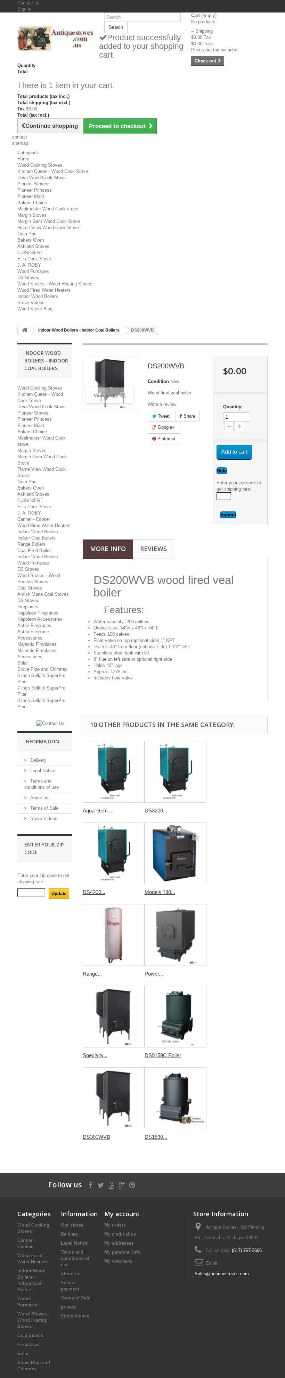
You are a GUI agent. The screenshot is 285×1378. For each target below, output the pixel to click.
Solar (22, 663)
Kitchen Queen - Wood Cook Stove (52, 171)
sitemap (20, 143)
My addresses (119, 1243)
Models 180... (160, 892)
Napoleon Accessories (39, 619)
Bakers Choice (32, 202)
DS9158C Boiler (163, 1055)
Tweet (163, 416)
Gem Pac (26, 233)
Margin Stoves (32, 215)
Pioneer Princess (34, 190)
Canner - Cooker (33, 519)
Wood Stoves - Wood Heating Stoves (54, 283)
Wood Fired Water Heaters (44, 290)
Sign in (24, 9)
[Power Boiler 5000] (175, 935)
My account (122, 1214)
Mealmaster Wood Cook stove (47, 208)
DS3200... (156, 810)
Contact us (28, 3)
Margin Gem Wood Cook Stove (48, 221)
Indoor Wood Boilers (37, 296)
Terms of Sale (43, 808)
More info (108, 548)
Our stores (72, 1225)
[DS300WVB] (114, 1098)
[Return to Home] (24, 330)
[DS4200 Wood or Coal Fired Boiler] (114, 853)
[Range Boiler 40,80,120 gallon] (114, 935)
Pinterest (166, 438)
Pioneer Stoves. (33, 183)
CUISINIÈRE (30, 252)
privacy (68, 1307)
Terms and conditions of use (75, 1258)
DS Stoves (28, 277)
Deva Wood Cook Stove (41, 177)
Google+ (165, 427)
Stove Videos (30, 302)
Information (41, 741)
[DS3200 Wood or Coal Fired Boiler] (175, 772)
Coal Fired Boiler (34, 550)
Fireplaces (27, 606)
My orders (115, 1225)
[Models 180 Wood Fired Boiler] (175, 853)
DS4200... (94, 892)
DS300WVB (96, 1137)
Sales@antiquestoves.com (222, 1273)
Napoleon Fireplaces (37, 613)
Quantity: (233, 406)
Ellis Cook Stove (34, 258)
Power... (154, 974)
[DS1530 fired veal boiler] (175, 1098)
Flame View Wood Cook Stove (48, 227)
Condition (158, 381)
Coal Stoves (29, 588)
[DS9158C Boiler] (175, 1016)
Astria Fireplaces (34, 625)
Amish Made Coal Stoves (43, 594)
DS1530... (156, 1137)
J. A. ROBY (29, 265)
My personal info (122, 1252)
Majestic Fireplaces (37, 644)
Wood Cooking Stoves (39, 165)
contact (19, 137)
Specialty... (95, 1055)
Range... (92, 974)
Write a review (162, 404)
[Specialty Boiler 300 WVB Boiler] (114, 1016)
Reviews (153, 548)
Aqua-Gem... (97, 810)
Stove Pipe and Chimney (42, 669)
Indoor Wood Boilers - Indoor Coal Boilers (79, 330)
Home (23, 158)
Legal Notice (42, 770)
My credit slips (120, 1234)
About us (38, 797)
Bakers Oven (30, 240)
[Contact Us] (50, 723)
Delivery (38, 760)
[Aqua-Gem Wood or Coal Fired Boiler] (114, 772)
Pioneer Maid (30, 196)
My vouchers (118, 1261)
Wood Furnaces (33, 271)
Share (188, 416)
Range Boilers (31, 544)
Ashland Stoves (33, 246)
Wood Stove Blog (34, 308)
